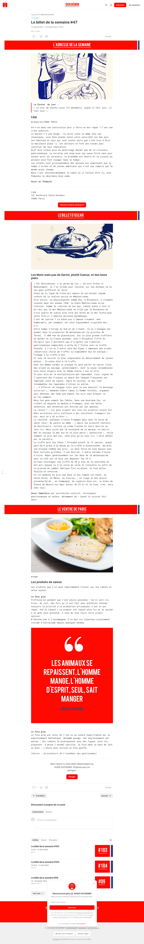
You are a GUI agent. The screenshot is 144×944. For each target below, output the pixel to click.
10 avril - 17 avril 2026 (40, 865)
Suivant (104, 796)
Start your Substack (65, 934)
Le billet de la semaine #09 (44, 877)
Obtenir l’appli (83, 934)
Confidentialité (71, 928)
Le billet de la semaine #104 (45, 862)
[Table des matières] (2, 472)
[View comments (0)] (41, 36)
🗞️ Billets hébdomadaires (42, 15)
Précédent (40, 796)
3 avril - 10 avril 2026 (39, 849)
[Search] (106, 5)
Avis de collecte (93, 928)
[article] (72, 851)
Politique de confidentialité (83, 917)
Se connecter (134, 5)
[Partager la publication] (111, 5)
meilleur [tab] (35, 840)
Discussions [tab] (53, 840)
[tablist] (42, 812)
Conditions (82, 928)
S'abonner (120, 5)
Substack (56, 939)
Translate (36, 18)
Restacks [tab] (49, 812)
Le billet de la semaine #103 (45, 846)
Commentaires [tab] (37, 812)
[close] (93, 883)
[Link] (28, 117)
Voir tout (36, 893)
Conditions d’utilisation (83, 913)
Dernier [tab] (44, 840)
